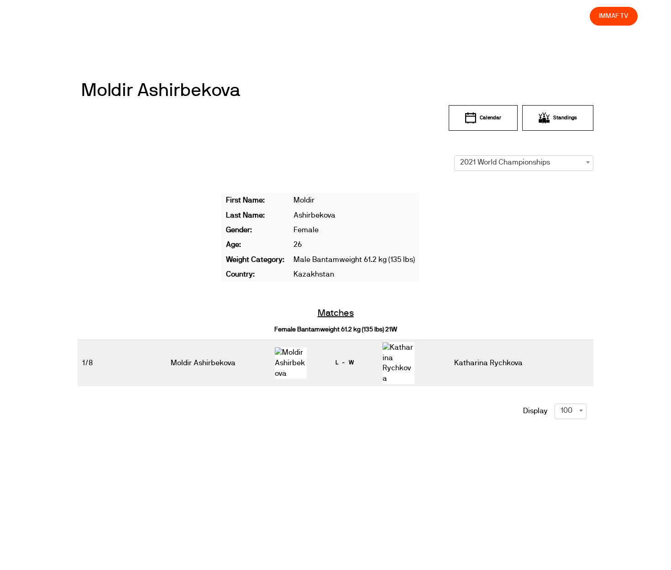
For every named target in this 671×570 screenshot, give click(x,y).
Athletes (501, 15)
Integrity (540, 15)
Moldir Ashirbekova (161, 90)
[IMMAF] (55, 16)
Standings (565, 117)
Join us (464, 15)
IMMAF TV (613, 15)
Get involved (421, 15)
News (314, 15)
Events (346, 15)
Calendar (490, 117)
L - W (345, 362)
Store (574, 15)
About (380, 15)
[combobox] (524, 162)
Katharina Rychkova (488, 363)
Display (535, 411)
